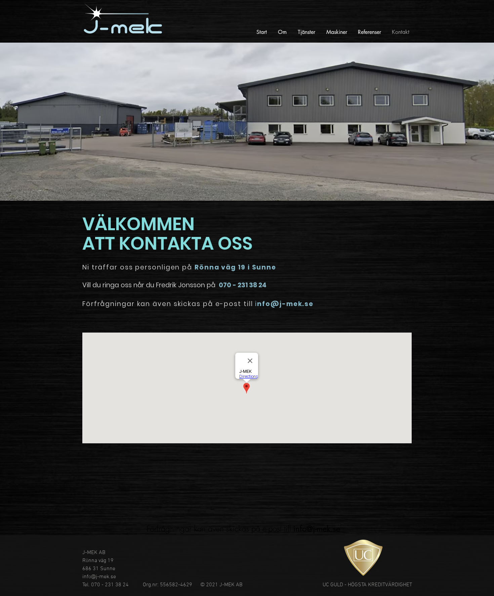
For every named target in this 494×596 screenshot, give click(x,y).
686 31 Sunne (98, 568)
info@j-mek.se (316, 529)
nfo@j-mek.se (285, 303)
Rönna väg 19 (98, 560)
